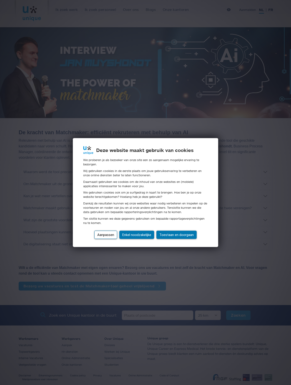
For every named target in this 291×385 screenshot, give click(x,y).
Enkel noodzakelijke (136, 235)
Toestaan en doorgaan (176, 235)
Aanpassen (105, 235)
